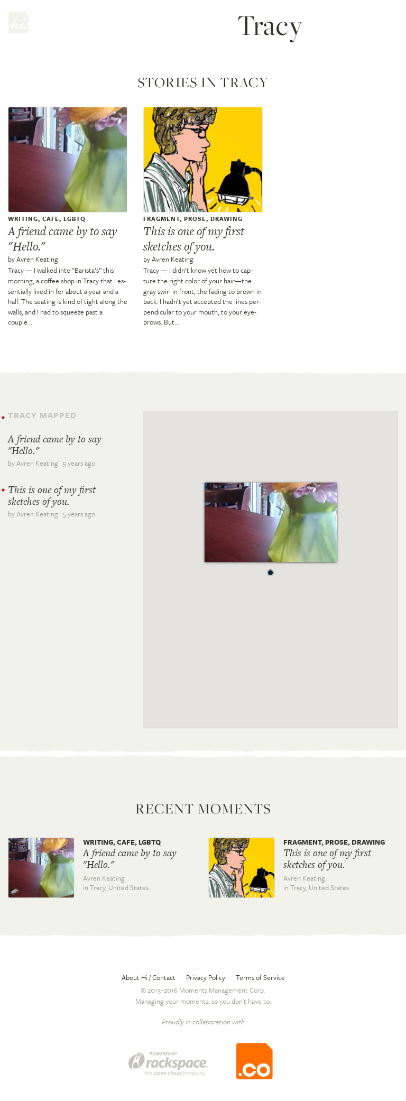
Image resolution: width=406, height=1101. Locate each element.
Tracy (16, 270)
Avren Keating (37, 259)
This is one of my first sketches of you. (193, 239)
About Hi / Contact (149, 977)
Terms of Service (260, 977)
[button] (271, 569)
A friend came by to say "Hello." (62, 239)
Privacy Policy (205, 977)
